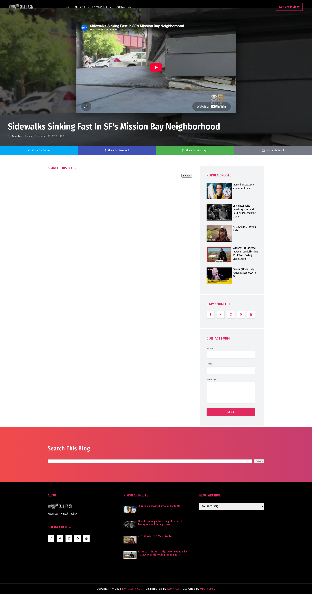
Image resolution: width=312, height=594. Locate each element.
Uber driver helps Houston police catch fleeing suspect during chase (244, 211)
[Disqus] (120, 280)
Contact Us (123, 6)
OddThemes (207, 588)
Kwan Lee (16, 136)
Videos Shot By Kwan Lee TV (93, 6)
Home (67, 6)
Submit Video (291, 6)
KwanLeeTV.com (133, 588)
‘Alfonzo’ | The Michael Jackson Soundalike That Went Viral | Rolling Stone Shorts (245, 253)
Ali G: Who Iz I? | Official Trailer (244, 228)
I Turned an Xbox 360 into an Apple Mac (243, 186)
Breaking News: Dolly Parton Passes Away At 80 (244, 273)
